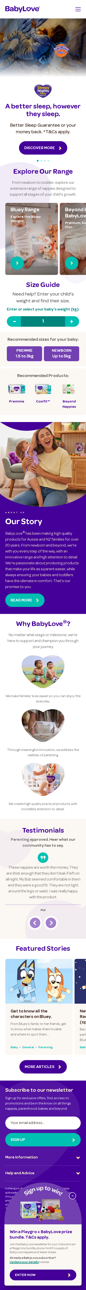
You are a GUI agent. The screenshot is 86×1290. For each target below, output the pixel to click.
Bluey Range (25, 210)
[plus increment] (72, 321)
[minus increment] (14, 321)
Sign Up (18, 1140)
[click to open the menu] (78, 9)
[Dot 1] (38, 161)
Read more (21, 601)
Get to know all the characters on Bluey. (31, 1014)
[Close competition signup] (72, 1195)
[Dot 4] (48, 161)
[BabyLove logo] (22, 9)
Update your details (24, 1262)
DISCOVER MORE (39, 148)
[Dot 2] (41, 161)
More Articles (39, 1067)
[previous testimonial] (35, 923)
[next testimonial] (51, 923)
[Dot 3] (45, 161)
